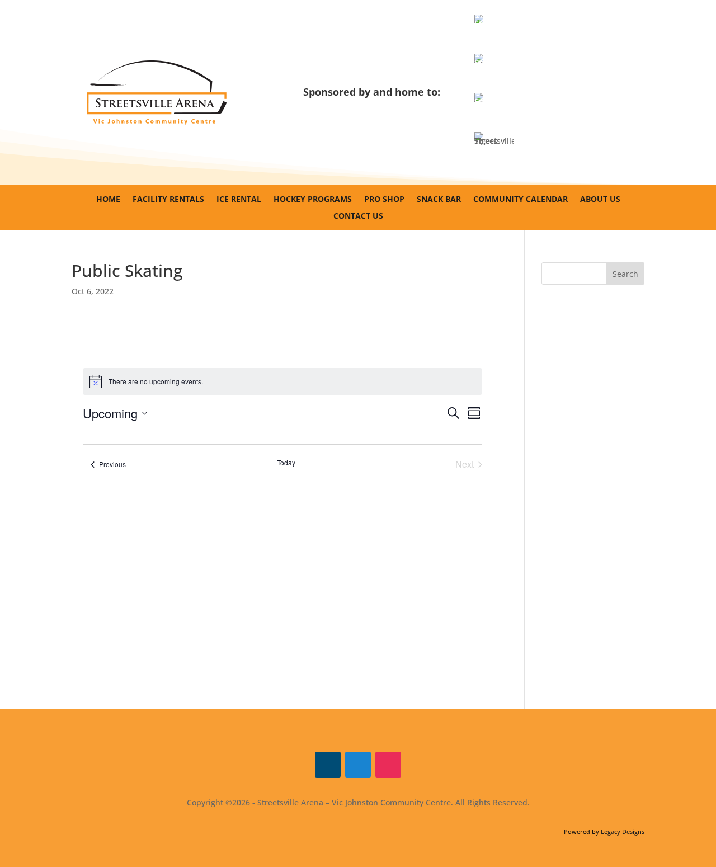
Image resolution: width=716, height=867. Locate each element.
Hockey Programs (313, 199)
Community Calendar (520, 199)
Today (286, 462)
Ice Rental (238, 199)
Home (108, 199)
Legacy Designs (622, 831)
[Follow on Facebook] (328, 765)
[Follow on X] (358, 765)
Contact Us (358, 216)
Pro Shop (384, 199)
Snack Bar (439, 199)
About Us (600, 199)
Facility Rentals (168, 199)
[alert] (283, 381)
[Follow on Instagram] (388, 765)
